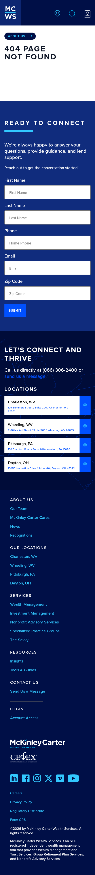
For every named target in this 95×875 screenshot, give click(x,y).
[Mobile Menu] (28, 14)
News (15, 526)
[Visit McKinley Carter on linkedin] (14, 779)
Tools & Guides (23, 670)
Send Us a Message (27, 691)
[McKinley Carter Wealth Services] (10, 12)
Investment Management (32, 613)
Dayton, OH (20, 583)
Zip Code (13, 281)
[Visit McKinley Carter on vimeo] (60, 779)
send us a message (25, 376)
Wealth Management (28, 604)
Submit (15, 310)
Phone (10, 230)
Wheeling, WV (22, 565)
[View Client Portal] (87, 14)
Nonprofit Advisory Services (34, 622)
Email (9, 256)
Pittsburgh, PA (22, 574)
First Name (14, 180)
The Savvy (19, 640)
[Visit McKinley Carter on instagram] (37, 779)
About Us (16, 36)
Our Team (18, 508)
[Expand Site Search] (72, 14)
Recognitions (21, 535)
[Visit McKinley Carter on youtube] (73, 779)
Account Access (24, 718)
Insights (16, 661)
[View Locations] (57, 14)
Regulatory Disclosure (27, 810)
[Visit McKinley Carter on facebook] (26, 779)
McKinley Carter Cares (29, 517)
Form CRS (18, 819)
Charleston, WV (23, 556)
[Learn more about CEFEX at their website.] (47, 757)
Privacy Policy (21, 801)
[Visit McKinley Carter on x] (49, 779)
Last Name (14, 205)
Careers (16, 793)
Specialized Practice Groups (34, 631)
